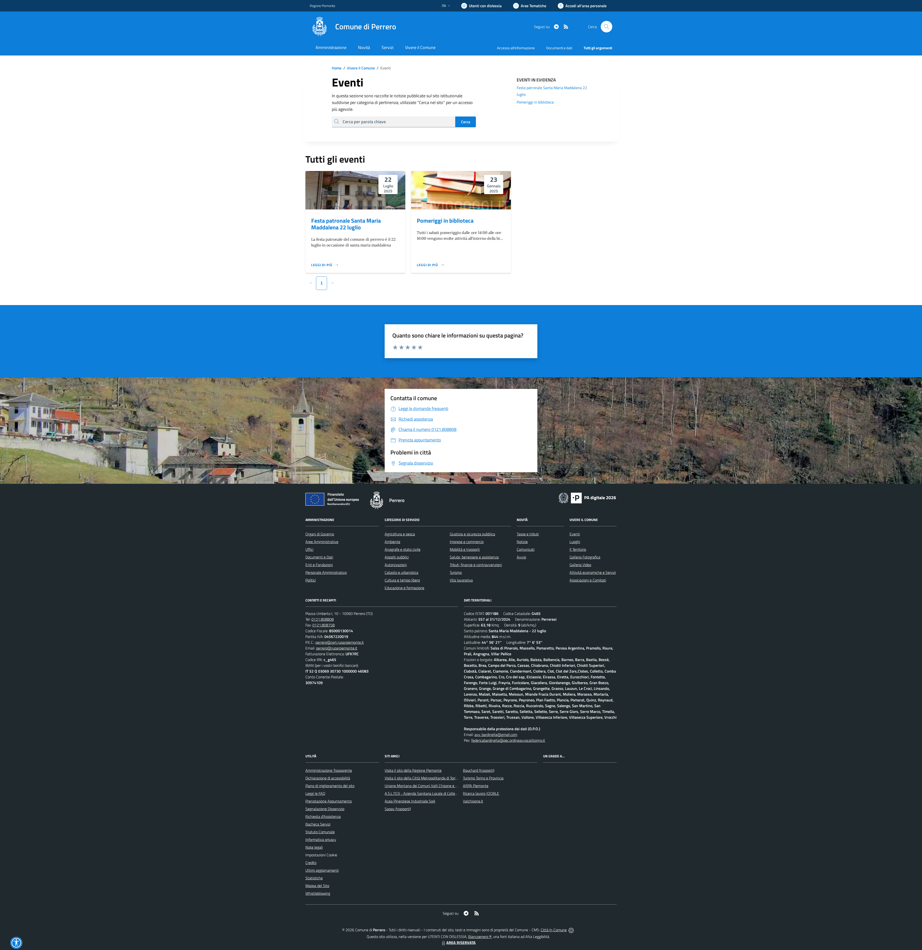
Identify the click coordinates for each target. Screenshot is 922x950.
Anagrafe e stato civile (402, 549)
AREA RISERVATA (461, 942)
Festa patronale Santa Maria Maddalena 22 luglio (346, 224)
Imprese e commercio (467, 542)
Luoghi (575, 542)
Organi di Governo (319, 534)
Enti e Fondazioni (319, 565)
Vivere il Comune (361, 68)
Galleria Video (580, 565)
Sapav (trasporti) (398, 809)
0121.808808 (322, 619)
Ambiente (392, 542)
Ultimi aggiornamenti (322, 870)
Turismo (456, 572)
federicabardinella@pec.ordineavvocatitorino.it (508, 740)
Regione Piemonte (322, 5)
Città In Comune (554, 930)
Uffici (309, 549)
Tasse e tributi (528, 534)
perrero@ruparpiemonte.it (336, 648)
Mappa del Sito (317, 886)
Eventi (575, 534)
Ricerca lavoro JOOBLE (481, 793)
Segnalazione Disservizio (324, 809)
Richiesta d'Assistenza (323, 816)
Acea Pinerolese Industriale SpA (410, 801)
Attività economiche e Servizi (593, 572)
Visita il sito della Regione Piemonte (413, 770)
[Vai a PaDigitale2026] (587, 497)
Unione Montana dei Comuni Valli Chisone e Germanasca (430, 786)
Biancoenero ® (479, 936)
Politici (310, 580)
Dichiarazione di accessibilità (327, 778)
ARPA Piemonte (475, 786)
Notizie (522, 542)
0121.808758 (323, 625)
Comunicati (525, 549)
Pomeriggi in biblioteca (445, 220)
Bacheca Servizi (317, 824)
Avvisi (521, 557)
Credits (310, 862)
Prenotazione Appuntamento (328, 801)
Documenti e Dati (319, 557)
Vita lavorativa (461, 580)
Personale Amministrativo (326, 572)
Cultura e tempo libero (402, 580)
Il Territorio (578, 549)
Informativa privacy (320, 839)
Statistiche (314, 878)
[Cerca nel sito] (606, 26)
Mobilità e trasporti (465, 549)
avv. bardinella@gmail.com (495, 734)
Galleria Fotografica (585, 557)
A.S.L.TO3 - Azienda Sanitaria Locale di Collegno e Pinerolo (431, 793)
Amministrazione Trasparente (328, 770)
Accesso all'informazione (516, 48)
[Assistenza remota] (571, 930)
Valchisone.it (473, 801)
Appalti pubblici (397, 557)
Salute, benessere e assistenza (474, 557)
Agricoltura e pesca (400, 534)
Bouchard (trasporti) (478, 770)
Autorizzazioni (396, 565)
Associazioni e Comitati (588, 580)
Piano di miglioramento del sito (329, 786)
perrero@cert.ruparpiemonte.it (339, 642)
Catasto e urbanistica (401, 572)
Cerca (465, 122)
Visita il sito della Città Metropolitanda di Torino (422, 778)
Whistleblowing (317, 893)
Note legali (314, 847)
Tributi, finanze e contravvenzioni (476, 565)
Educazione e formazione (404, 588)
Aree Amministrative (321, 542)
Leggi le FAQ (315, 793)
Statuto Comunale (320, 832)
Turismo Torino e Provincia (483, 778)
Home (336, 68)
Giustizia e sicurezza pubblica (472, 534)
